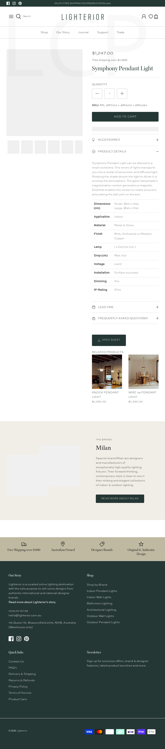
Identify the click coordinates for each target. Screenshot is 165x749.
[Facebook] (8, 3)
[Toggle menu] (11, 16)
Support (102, 32)
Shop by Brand (97, 585)
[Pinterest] (20, 3)
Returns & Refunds (22, 680)
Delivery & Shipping (22, 674)
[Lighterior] (82, 16)
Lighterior (22, 731)
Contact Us (16, 661)
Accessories (108, 139)
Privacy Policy (18, 686)
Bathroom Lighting (99, 603)
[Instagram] (14, 3)
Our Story (63, 32)
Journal (83, 32)
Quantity (99, 84)
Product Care (18, 699)
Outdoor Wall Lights (100, 616)
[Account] (144, 16)
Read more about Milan (120, 499)
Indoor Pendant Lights (102, 591)
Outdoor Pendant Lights (103, 622)
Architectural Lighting (101, 610)
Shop (44, 32)
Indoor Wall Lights (99, 597)
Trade (120, 32)
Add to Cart (125, 116)
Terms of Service (20, 693)
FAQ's (13, 667)
